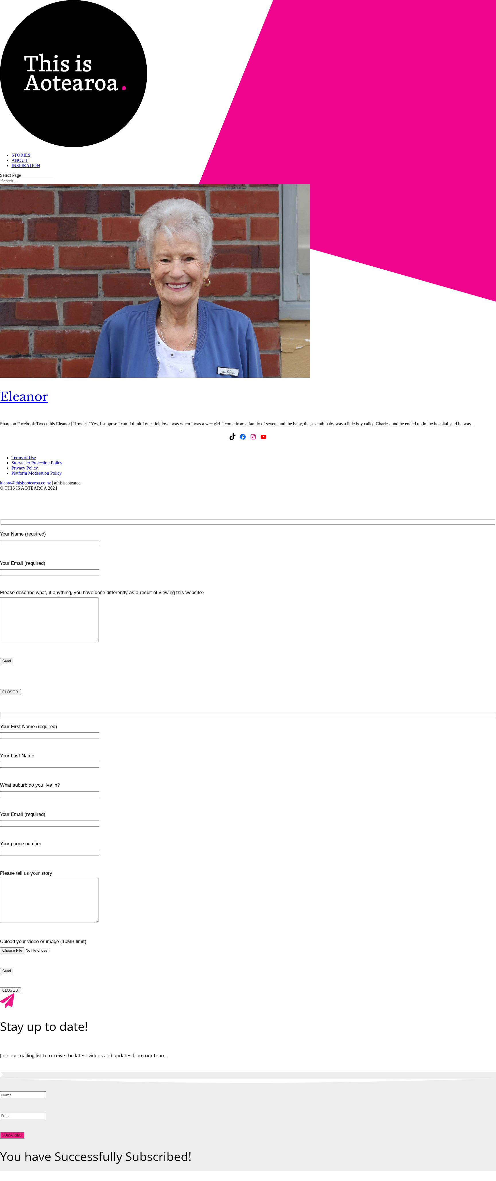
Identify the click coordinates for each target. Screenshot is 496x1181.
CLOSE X (10, 692)
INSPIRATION (25, 165)
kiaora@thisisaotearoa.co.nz (25, 482)
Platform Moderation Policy (36, 473)
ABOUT (19, 160)
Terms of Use (23, 457)
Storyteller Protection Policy (36, 462)
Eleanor (24, 396)
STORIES (20, 155)
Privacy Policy (24, 468)
